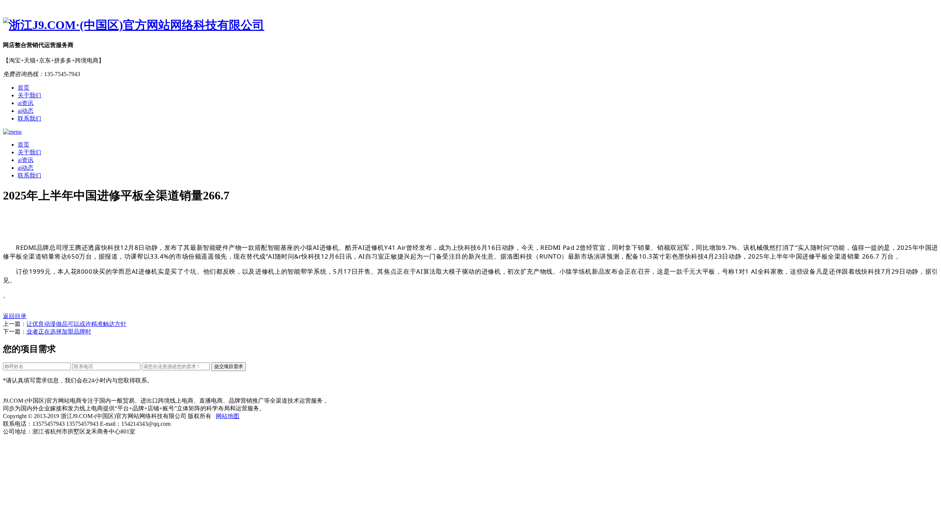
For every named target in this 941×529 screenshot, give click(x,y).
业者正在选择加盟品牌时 (58, 331)
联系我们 (29, 118)
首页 (23, 87)
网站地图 (227, 416)
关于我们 (29, 95)
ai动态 (25, 111)
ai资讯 (25, 103)
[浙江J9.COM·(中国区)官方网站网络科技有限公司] (470, 25)
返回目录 (14, 316)
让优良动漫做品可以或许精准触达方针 (76, 324)
